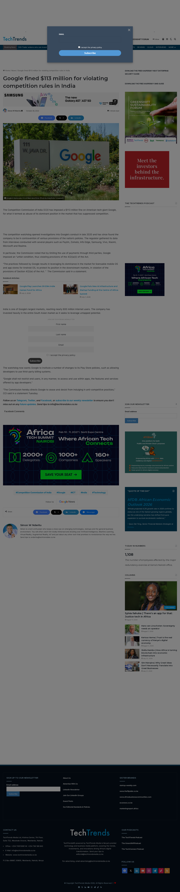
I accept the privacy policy (91, 47)
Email (61, 34)
